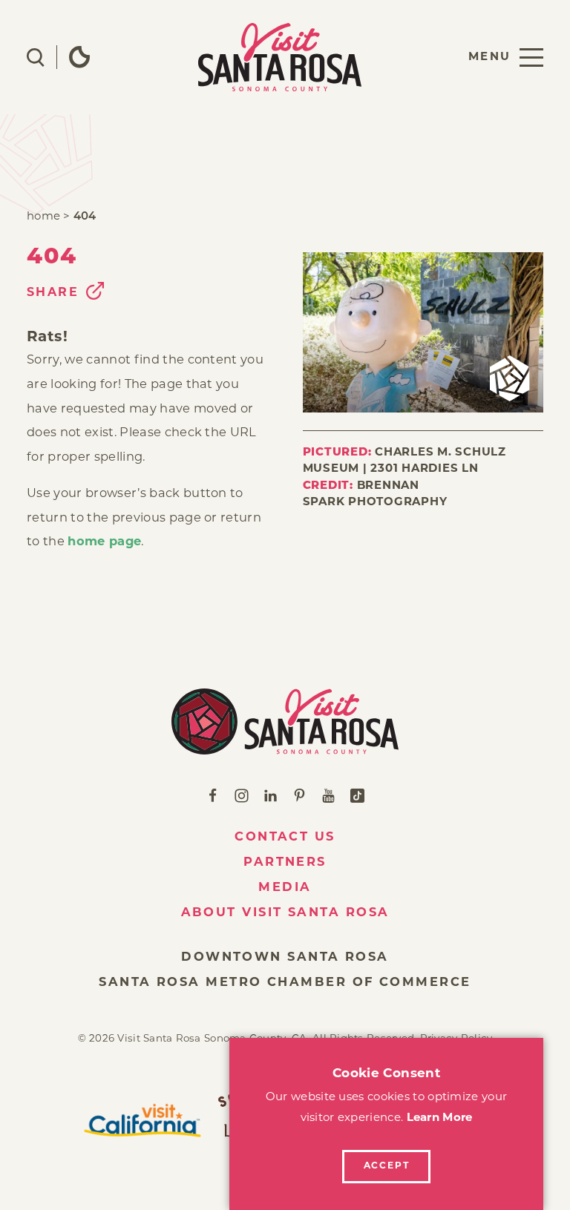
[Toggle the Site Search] (36, 57)
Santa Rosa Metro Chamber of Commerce (285, 983)
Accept (387, 1166)
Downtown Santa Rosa (285, 958)
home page (104, 542)
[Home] (285, 721)
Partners (285, 863)
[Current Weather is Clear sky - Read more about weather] (79, 57)
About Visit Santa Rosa (285, 913)
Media (284, 888)
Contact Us (285, 838)
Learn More (440, 1118)
